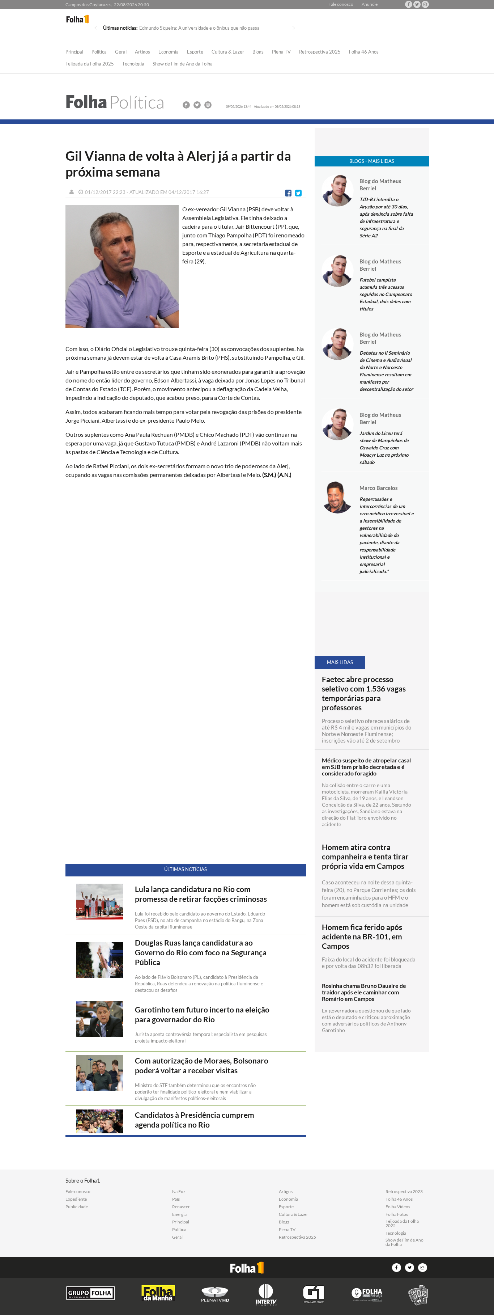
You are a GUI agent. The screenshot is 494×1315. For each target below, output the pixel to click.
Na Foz (179, 1191)
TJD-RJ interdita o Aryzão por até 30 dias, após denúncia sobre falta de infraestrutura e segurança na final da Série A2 (386, 217)
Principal (74, 52)
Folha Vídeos (398, 1207)
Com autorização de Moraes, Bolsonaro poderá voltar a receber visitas (201, 1065)
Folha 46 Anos (364, 52)
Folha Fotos (397, 1214)
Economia (168, 52)
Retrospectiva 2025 (320, 52)
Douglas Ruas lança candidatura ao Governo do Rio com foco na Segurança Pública (201, 952)
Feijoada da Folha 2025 (89, 64)
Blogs (258, 52)
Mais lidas (340, 662)
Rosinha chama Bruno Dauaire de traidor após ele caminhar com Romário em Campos (364, 992)
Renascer (181, 1207)
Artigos (142, 52)
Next (294, 28)
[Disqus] (185, 580)
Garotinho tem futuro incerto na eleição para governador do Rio (202, 1014)
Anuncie (370, 4)
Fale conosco (340, 4)
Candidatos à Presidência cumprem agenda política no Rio (194, 1119)
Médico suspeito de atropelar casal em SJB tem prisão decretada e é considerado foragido (366, 767)
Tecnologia (133, 64)
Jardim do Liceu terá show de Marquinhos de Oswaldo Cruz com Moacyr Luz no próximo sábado (384, 447)
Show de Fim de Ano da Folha (183, 64)
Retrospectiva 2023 (404, 1191)
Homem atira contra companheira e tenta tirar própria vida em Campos (365, 856)
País (176, 1199)
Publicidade (76, 1207)
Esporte (195, 52)
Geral (121, 52)
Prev (95, 28)
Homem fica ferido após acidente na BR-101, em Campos (362, 936)
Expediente (76, 1199)
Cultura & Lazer (228, 52)
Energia (179, 1214)
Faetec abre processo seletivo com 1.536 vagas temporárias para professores (364, 693)
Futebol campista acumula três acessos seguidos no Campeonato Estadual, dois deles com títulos (385, 294)
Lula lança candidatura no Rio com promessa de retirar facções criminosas (201, 894)
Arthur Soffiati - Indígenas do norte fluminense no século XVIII (201, 28)
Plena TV (281, 52)
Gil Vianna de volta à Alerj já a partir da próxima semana (178, 163)
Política (99, 52)
